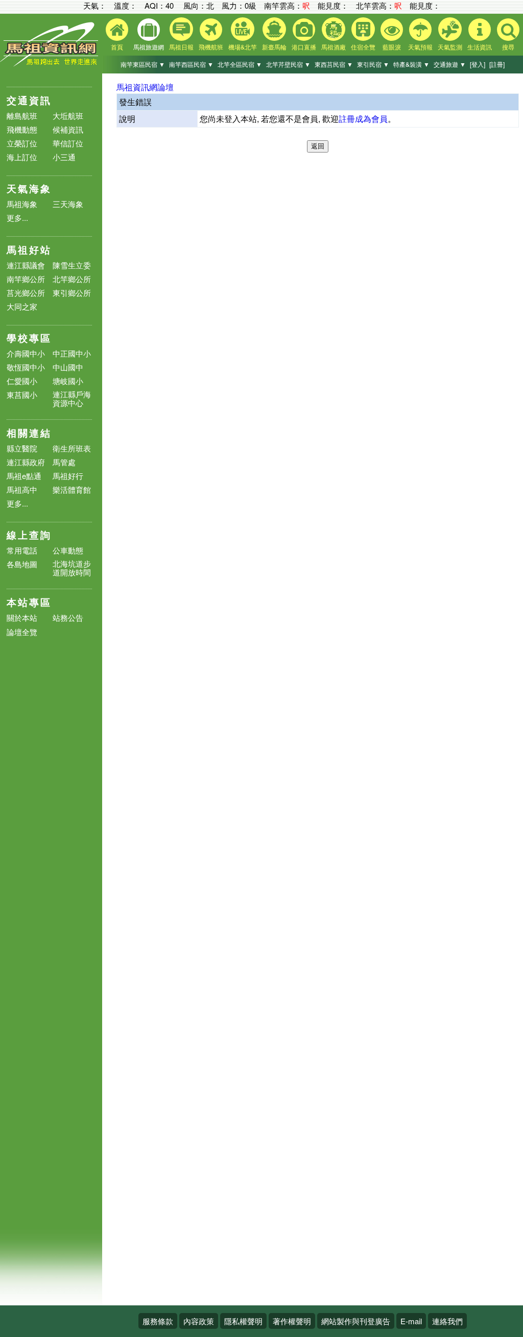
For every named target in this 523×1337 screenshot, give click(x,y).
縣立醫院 (22, 448)
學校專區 (29, 338)
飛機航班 (211, 46)
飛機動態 (22, 129)
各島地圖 (22, 564)
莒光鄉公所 (26, 292)
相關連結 (29, 433)
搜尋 (508, 46)
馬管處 (64, 462)
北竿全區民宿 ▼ (240, 64)
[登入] (477, 64)
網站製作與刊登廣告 (355, 1321)
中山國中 (68, 367)
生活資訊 (479, 46)
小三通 (64, 157)
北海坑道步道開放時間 (72, 567)
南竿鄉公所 (26, 278)
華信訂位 (68, 143)
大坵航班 (68, 115)
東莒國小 (22, 394)
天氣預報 (420, 46)
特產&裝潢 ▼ (411, 64)
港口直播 (304, 46)
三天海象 (68, 203)
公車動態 (68, 550)
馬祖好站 (29, 250)
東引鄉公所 (72, 292)
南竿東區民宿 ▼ (143, 64)
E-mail (411, 1321)
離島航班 (22, 115)
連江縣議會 (26, 265)
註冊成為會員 (363, 118)
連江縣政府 (26, 462)
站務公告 (68, 618)
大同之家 (22, 306)
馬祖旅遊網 (148, 46)
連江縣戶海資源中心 (72, 398)
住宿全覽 (363, 46)
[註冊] (497, 64)
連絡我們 (447, 1321)
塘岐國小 (68, 380)
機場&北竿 (242, 46)
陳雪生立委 (72, 265)
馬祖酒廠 (333, 46)
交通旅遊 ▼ (450, 64)
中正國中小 (72, 353)
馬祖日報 (181, 46)
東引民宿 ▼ (373, 64)
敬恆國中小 (26, 367)
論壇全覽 (22, 632)
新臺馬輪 (274, 46)
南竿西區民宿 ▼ (191, 64)
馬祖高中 (22, 489)
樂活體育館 (72, 489)
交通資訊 (29, 100)
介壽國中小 (26, 353)
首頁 (117, 46)
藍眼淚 (392, 46)
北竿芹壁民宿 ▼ (288, 64)
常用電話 (22, 550)
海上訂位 (22, 157)
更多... (17, 217)
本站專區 (29, 602)
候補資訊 (68, 129)
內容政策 (198, 1321)
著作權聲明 (292, 1321)
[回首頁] (51, 64)
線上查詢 (29, 535)
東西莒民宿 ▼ (334, 64)
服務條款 (157, 1321)
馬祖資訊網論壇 (145, 87)
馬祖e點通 (24, 475)
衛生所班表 (72, 448)
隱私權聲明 (243, 1321)
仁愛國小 (22, 380)
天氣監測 (450, 46)
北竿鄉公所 (72, 278)
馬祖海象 (22, 203)
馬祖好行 (68, 475)
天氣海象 (29, 188)
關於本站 (22, 618)
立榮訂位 (22, 143)
